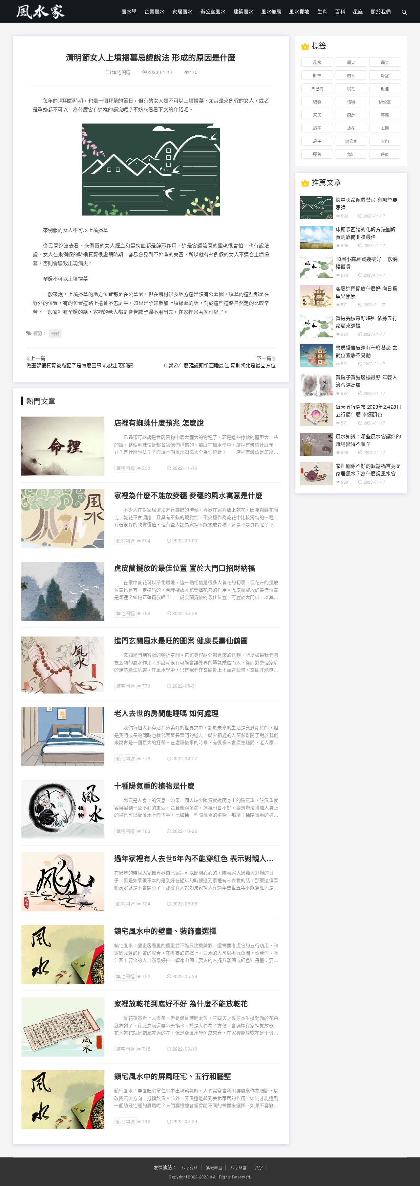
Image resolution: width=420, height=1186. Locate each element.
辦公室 (385, 101)
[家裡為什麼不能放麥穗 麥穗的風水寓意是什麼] (62, 518)
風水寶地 (299, 11)
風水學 (128, 11)
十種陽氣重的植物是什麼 (154, 785)
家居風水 (182, 11)
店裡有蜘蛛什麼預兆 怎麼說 (159, 422)
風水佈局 (271, 11)
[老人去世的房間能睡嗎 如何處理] (62, 736)
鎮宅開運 (121, 72)
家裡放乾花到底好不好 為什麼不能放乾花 (181, 1003)
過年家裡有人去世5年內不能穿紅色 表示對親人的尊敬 (197, 858)
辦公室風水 (213, 11)
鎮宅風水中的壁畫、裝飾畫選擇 (165, 930)
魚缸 (351, 154)
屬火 (351, 62)
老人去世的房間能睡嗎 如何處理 (166, 713)
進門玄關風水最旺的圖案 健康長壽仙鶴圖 (181, 640)
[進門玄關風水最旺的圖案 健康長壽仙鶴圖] (62, 663)
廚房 (351, 115)
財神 (317, 75)
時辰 (385, 154)
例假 (55, 333)
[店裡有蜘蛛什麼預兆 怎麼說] (62, 445)
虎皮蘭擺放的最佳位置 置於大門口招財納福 (184, 567)
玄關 (385, 128)
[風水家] (40, 10)
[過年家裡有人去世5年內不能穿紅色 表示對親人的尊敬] (62, 881)
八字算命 (189, 1167)
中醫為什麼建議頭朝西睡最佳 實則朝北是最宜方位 (220, 365)
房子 (317, 141)
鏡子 (317, 128)
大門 (385, 141)
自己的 (317, 88)
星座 (358, 11)
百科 (340, 11)
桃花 (351, 88)
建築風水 (243, 11)
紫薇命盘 (214, 1167)
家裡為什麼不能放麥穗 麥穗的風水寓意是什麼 (188, 495)
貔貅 (317, 101)
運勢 (317, 154)
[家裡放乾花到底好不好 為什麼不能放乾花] (62, 1026)
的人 (351, 75)
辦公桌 (351, 141)
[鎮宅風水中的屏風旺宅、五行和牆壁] (62, 1099)
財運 (385, 88)
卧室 (385, 75)
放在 (351, 128)
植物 (351, 101)
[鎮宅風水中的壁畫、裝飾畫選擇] (62, 953)
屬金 (385, 62)
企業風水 (154, 11)
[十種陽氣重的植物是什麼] (62, 808)
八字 (259, 1167)
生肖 (322, 11)
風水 (317, 62)
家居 (317, 115)
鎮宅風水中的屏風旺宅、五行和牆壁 (172, 1076)
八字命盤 (238, 1167)
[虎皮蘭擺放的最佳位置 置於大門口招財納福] (62, 590)
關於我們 (381, 11)
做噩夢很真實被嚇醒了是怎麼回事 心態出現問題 (79, 365)
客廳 (385, 115)
